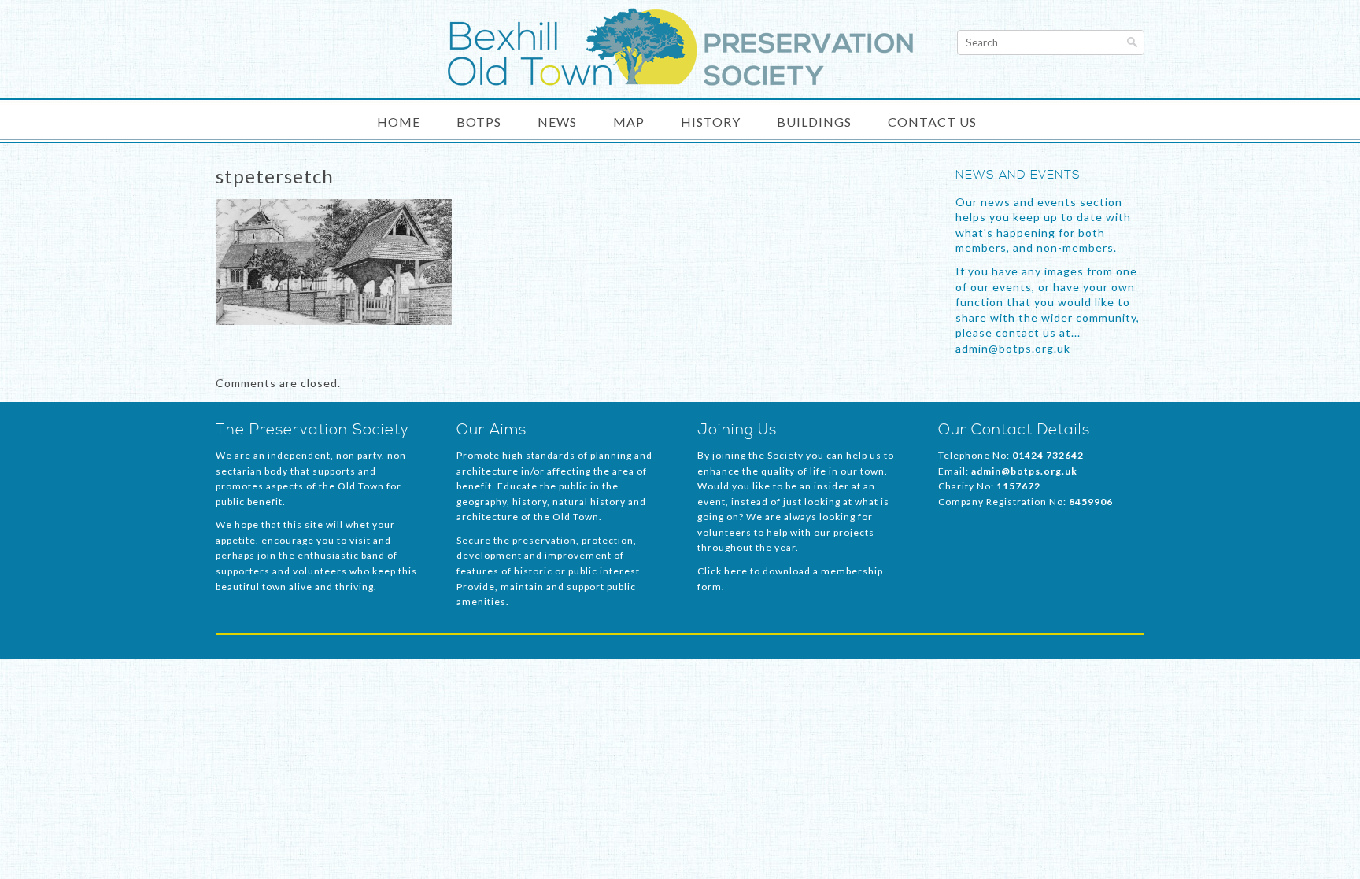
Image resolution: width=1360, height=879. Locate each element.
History (711, 121)
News (557, 121)
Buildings (814, 121)
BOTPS (478, 121)
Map (629, 121)
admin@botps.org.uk (1024, 471)
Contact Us (932, 121)
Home (398, 121)
